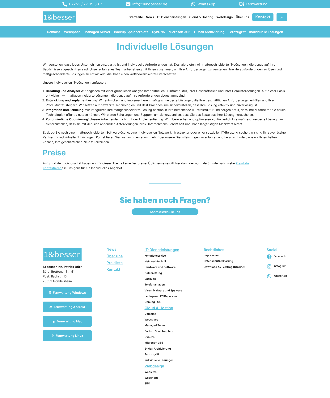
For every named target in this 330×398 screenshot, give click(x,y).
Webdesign (154, 366)
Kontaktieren (52, 168)
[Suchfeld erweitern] (282, 17)
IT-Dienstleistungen (162, 249)
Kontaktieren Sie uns (165, 212)
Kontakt (262, 17)
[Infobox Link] (82, 4)
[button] (67, 292)
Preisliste (242, 163)
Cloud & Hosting (159, 308)
